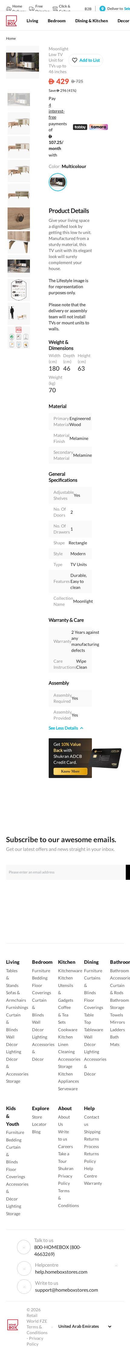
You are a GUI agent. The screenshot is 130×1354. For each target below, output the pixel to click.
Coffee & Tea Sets (64, 1015)
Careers (65, 1146)
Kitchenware (70, 970)
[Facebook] (116, 1265)
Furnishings (17, 1007)
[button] (85, 60)
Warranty (93, 1183)
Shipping (92, 1131)
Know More (70, 771)
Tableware (93, 1029)
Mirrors (117, 1022)
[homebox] (14, 21)
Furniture (41, 970)
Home (11, 38)
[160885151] (58, 182)
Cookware (67, 1029)
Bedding (39, 977)
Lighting (13, 1051)
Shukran (65, 1168)
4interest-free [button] (57, 111)
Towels (116, 1014)
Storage (13, 1081)
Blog (36, 1131)
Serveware (68, 1088)
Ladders (117, 1029)
